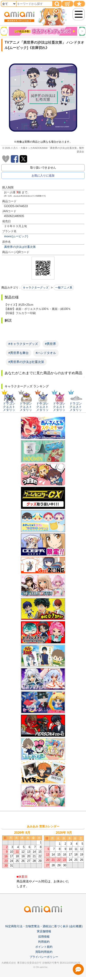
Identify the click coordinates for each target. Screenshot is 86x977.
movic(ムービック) (16, 236)
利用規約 (44, 941)
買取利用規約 (43, 951)
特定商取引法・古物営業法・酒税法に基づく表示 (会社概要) (43, 926)
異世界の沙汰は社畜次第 (20, 246)
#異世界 (50, 344)
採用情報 (44, 936)
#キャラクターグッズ (23, 344)
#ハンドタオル (46, 353)
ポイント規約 (43, 946)
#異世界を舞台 (18, 353)
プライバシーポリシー (44, 957)
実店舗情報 (44, 931)
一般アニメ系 (63, 287)
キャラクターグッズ (36, 287)
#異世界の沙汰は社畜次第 (26, 362)
